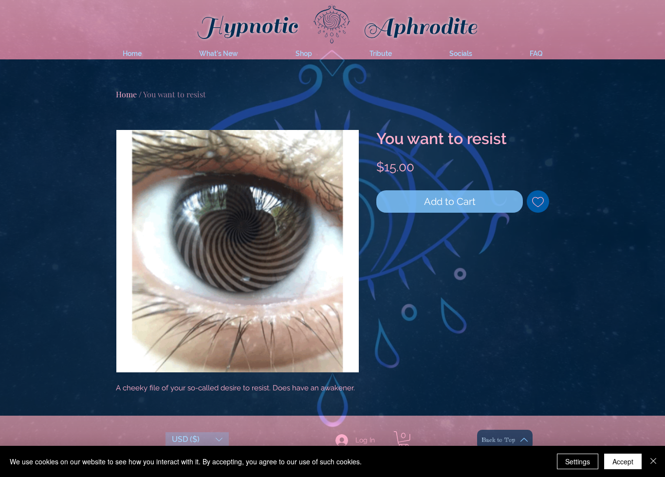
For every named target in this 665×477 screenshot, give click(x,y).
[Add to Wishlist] (538, 201)
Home (126, 94)
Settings (577, 461)
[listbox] (197, 439)
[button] (218, 53)
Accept (622, 461)
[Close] (653, 461)
